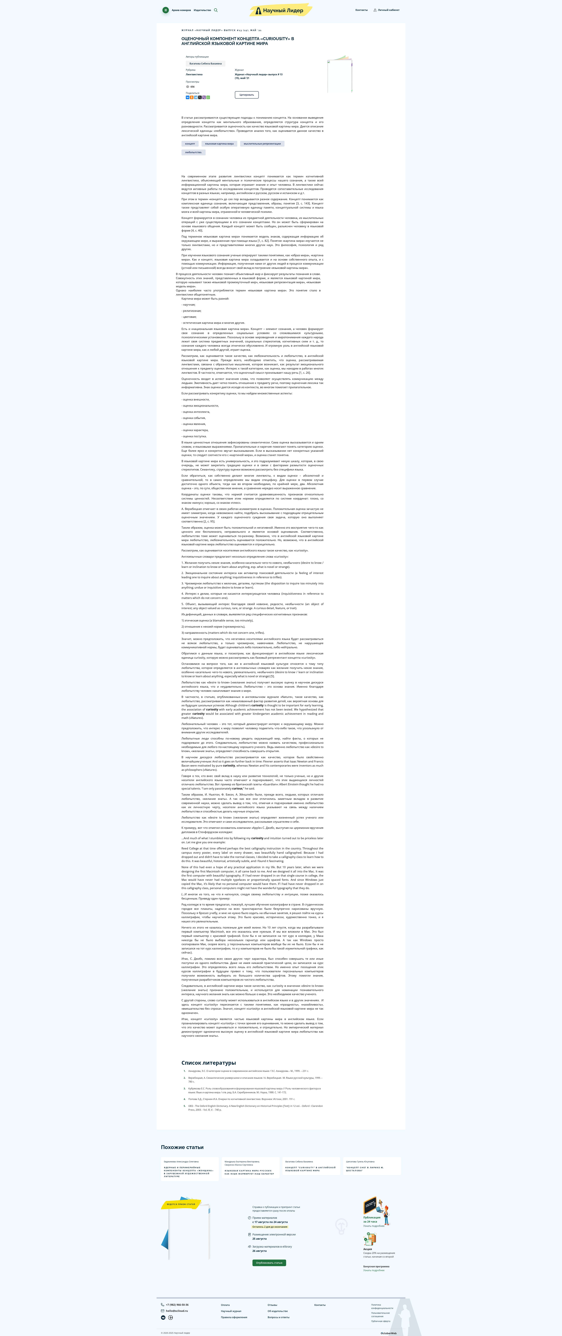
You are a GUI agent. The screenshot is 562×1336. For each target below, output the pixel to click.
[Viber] (204, 97)
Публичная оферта (380, 1321)
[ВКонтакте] (187, 97)
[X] (200, 97)
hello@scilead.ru (177, 1311)
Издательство (202, 10)
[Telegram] (196, 97)
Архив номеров (181, 10)
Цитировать (247, 94)
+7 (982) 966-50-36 (177, 1304)
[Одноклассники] (191, 97)
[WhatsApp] (208, 97)
